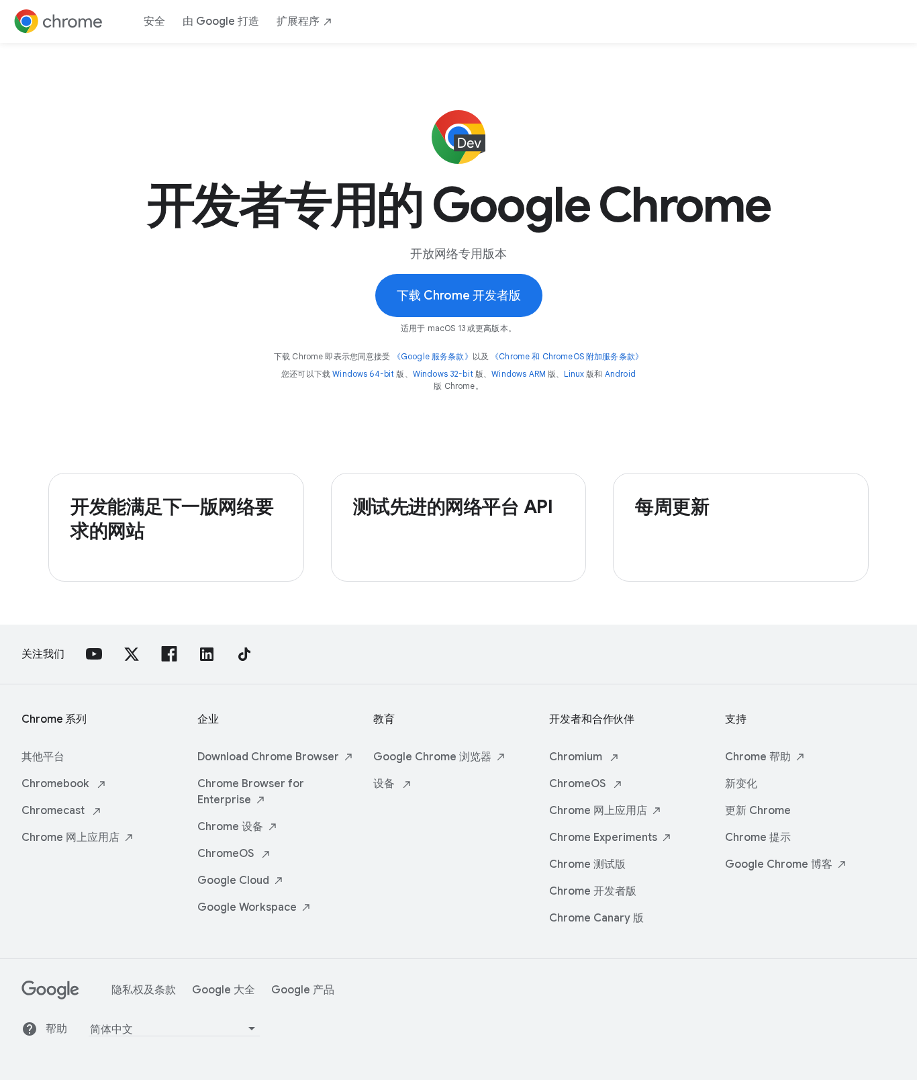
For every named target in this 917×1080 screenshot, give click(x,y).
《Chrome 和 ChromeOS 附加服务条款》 (567, 356)
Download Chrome (268, 757)
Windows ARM (518, 374)
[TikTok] (244, 654)
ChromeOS (226, 853)
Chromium (577, 757)
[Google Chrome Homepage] (58, 21)
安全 (154, 21)
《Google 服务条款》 (433, 356)
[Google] (50, 996)
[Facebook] (169, 654)
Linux (574, 374)
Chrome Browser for (250, 792)
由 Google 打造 (221, 21)
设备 (385, 784)
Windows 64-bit (363, 374)
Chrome (70, 837)
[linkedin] (207, 654)
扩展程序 (298, 21)
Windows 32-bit (443, 374)
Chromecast (54, 810)
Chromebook (56, 784)
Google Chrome (432, 757)
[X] (132, 654)
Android (620, 374)
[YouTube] (94, 654)
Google (233, 880)
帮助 (56, 1029)
